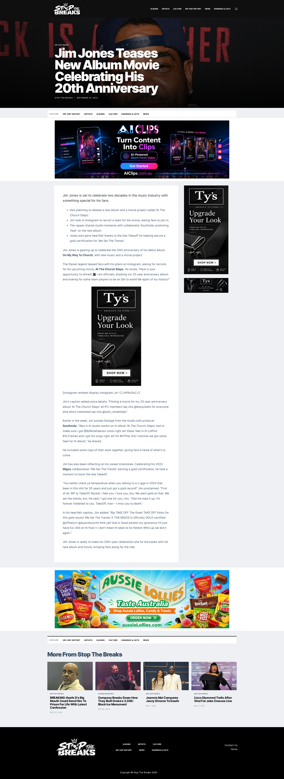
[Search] (236, 9)
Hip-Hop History (193, 9)
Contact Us (231, 745)
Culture (177, 9)
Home (234, 749)
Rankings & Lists (222, 9)
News (207, 9)
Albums (154, 9)
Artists (166, 9)
